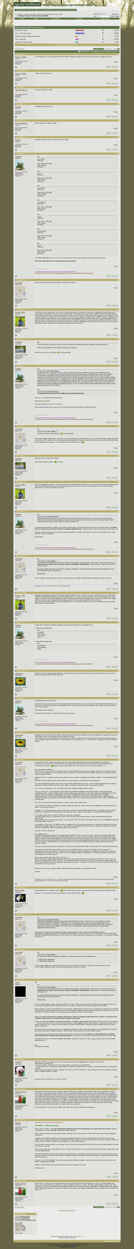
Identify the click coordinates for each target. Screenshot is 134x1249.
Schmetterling (21, 123)
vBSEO (73, 1245)
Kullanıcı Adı (97, 14)
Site (16, 10)
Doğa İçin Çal (24, 10)
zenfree (18, 342)
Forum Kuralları (40, 273)
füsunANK (19, 890)
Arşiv (112, 1241)
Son (115, 49)
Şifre (95, 16)
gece (17, 982)
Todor (17, 1123)
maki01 (18, 1062)
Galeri (39, 10)
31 (19, 332)
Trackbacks (18, 1227)
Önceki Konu (63, 1210)
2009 (60, 14)
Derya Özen (20, 1092)
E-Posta (73, 10)
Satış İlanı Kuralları (88, 273)
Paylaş (116, 62)
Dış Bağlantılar (95, 51)
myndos (18, 283)
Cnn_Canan (41, 159)
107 (20, 691)
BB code (17, 1222)
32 (19, 1002)
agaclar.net (20, 14)
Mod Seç (115, 51)
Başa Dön (117, 1241)
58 (19, 302)
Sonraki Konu (70, 1210)
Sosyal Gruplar (55, 10)
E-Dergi (46, 10)
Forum (33, 10)
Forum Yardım (55, 18)
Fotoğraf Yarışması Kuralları (74, 273)
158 (20, 1109)
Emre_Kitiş (20, 312)
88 (19, 176)
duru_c (40, 173)
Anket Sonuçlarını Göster (42, 401)
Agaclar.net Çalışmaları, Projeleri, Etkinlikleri (35, 14)
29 (19, 1131)
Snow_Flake (20, 57)
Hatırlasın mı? (115, 14)
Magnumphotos (95, 1038)
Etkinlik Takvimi (105, 18)
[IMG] (16, 1225)
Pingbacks (18, 1229)
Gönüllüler (65, 10)
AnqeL (18, 107)
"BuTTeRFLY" (21, 90)
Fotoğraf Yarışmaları (52, 14)
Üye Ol (22, 18)
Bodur (18, 140)
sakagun (19, 673)
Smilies (17, 1224)
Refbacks (17, 1230)
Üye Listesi (80, 18)
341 (20, 358)
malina (18, 156)
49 (19, 907)
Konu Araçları (106, 51)
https (117, 16)
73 (19, 1082)
